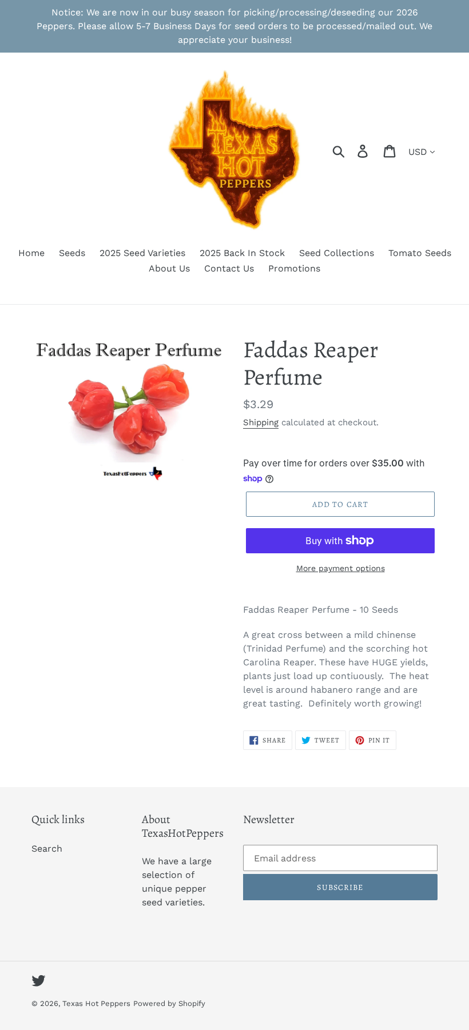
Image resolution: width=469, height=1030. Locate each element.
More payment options (340, 568)
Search (46, 848)
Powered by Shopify (169, 1003)
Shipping (261, 422)
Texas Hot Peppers (96, 1003)
